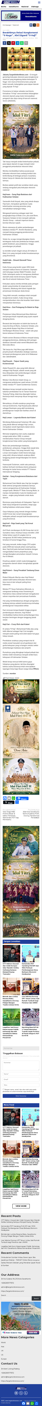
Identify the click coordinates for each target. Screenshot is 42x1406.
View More (21, 1206)
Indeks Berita (5, 1403)
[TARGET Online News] (10, 2)
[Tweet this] (9, 43)
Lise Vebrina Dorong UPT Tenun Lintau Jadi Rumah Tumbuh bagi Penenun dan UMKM (30, 1161)
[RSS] (37, 25)
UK (2, 1351)
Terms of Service (30, 1401)
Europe (4, 1359)
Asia (2, 1347)
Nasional (25, 38)
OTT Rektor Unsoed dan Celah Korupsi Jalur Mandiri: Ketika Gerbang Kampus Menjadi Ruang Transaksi (11, 1131)
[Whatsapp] (22, 43)
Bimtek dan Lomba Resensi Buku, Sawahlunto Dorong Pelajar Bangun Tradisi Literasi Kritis (11, 1001)
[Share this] (4, 43)
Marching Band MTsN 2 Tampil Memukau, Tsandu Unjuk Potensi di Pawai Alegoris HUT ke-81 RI (30, 1031)
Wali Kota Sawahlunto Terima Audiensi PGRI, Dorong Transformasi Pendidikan (31, 814)
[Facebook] (31, 25)
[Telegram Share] (17, 43)
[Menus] (39, 2)
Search (3, 1295)
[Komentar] (26, 43)
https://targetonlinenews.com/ (12, 1291)
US (2, 1355)
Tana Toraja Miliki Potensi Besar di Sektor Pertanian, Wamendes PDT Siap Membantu (11, 815)
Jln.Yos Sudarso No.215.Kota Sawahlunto (16, 1279)
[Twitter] (34, 25)
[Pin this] (13, 43)
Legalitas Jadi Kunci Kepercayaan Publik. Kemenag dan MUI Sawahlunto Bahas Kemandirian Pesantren (11, 1193)
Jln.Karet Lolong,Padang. (10, 1369)
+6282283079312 (7, 1283)
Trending (31, 38)
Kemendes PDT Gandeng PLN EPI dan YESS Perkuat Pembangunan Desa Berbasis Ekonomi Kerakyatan (30, 1131)
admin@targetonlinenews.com (12, 1287)
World (3, 1342)
